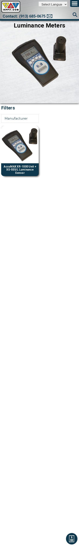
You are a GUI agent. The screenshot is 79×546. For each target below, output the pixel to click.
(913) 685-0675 (32, 16)
